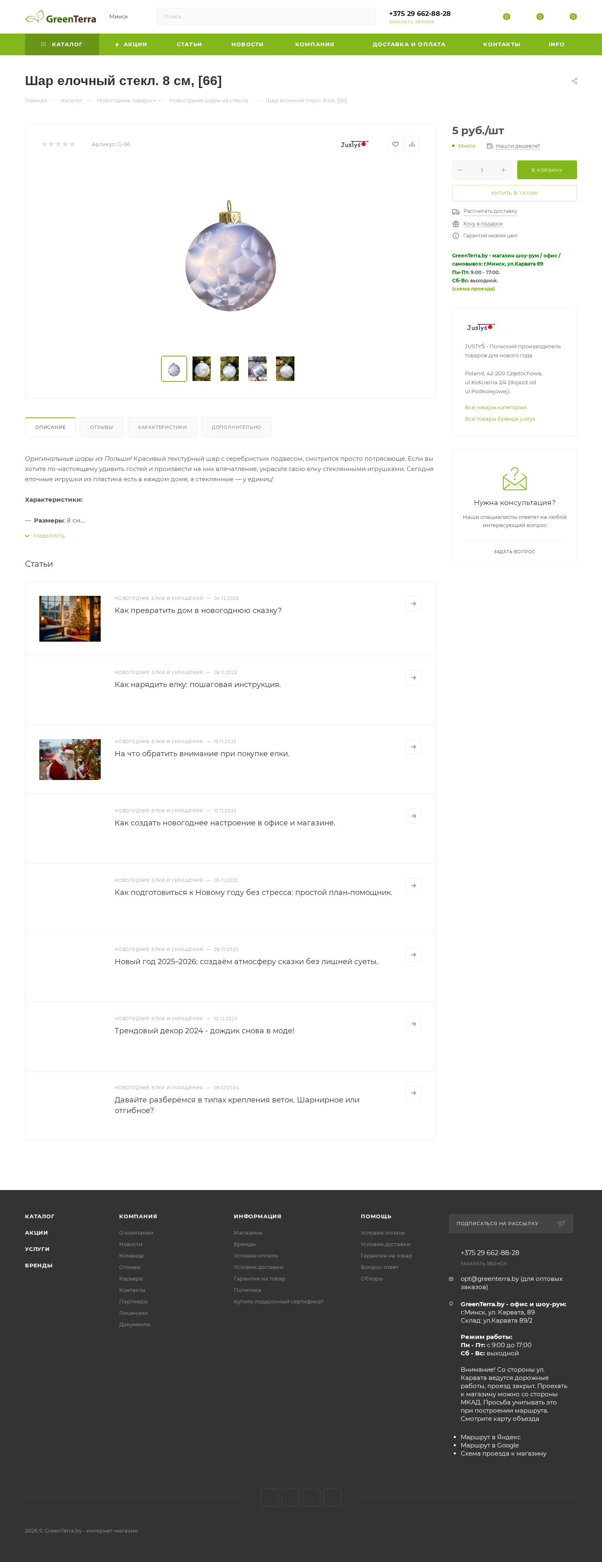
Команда (131, 1255)
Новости (131, 1244)
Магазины (248, 1232)
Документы (134, 1324)
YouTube (311, 1497)
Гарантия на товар (259, 1278)
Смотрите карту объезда (500, 1418)
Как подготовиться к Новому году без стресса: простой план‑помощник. (253, 892)
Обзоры (372, 1278)
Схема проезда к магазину (503, 1453)
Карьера (131, 1278)
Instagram (290, 1497)
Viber (332, 1497)
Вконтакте (269, 1497)
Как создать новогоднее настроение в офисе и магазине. (225, 822)
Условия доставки (258, 1267)
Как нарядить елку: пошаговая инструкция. (198, 684)
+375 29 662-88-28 (420, 14)
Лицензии (133, 1313)
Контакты (132, 1290)
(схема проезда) (473, 289)
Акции (36, 1232)
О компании (136, 1232)
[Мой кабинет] (473, 18)
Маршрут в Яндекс (491, 1437)
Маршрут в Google (490, 1445)
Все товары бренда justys (500, 418)
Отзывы (101, 427)
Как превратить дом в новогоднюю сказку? (198, 610)
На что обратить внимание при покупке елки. (202, 753)
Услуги (37, 1249)
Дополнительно (236, 427)
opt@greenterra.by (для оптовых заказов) (512, 1283)
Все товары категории (496, 407)
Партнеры (133, 1301)
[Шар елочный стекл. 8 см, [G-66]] (230, 254)
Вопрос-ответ (379, 1267)
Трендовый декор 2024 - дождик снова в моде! (204, 1030)
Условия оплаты (256, 1255)
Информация (258, 1216)
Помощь (376, 1216)
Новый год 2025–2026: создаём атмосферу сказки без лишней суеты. (246, 961)
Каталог (40, 1216)
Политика (247, 1290)
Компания (138, 1216)
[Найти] (366, 16)
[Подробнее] (413, 603)
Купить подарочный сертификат (279, 1301)
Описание (50, 427)
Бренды (39, 1265)
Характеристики (162, 427)
